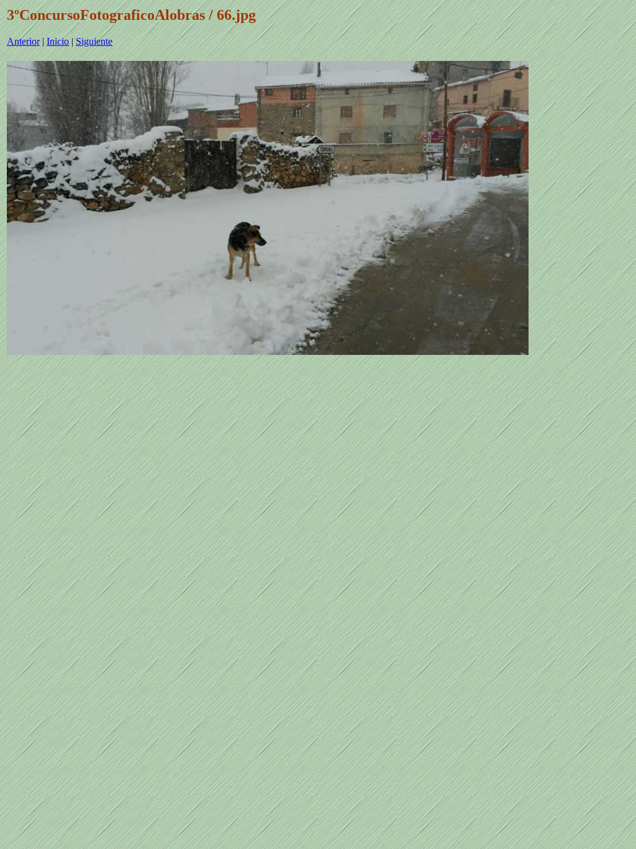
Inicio (58, 41)
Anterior (23, 41)
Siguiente (94, 41)
